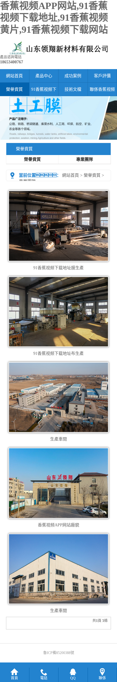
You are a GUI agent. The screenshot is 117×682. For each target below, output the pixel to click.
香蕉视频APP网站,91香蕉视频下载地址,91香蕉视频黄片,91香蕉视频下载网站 (54, 17)
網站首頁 (14, 76)
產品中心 (43, 76)
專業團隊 (84, 159)
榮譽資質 (14, 89)
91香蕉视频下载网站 (43, 91)
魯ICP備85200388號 (58, 653)
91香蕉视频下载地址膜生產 (58, 268)
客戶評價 (102, 76)
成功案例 (72, 76)
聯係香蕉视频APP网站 (102, 91)
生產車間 (58, 439)
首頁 (14, 678)
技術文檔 (72, 89)
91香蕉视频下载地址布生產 (58, 353)
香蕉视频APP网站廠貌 (58, 525)
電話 (43, 678)
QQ (73, 678)
